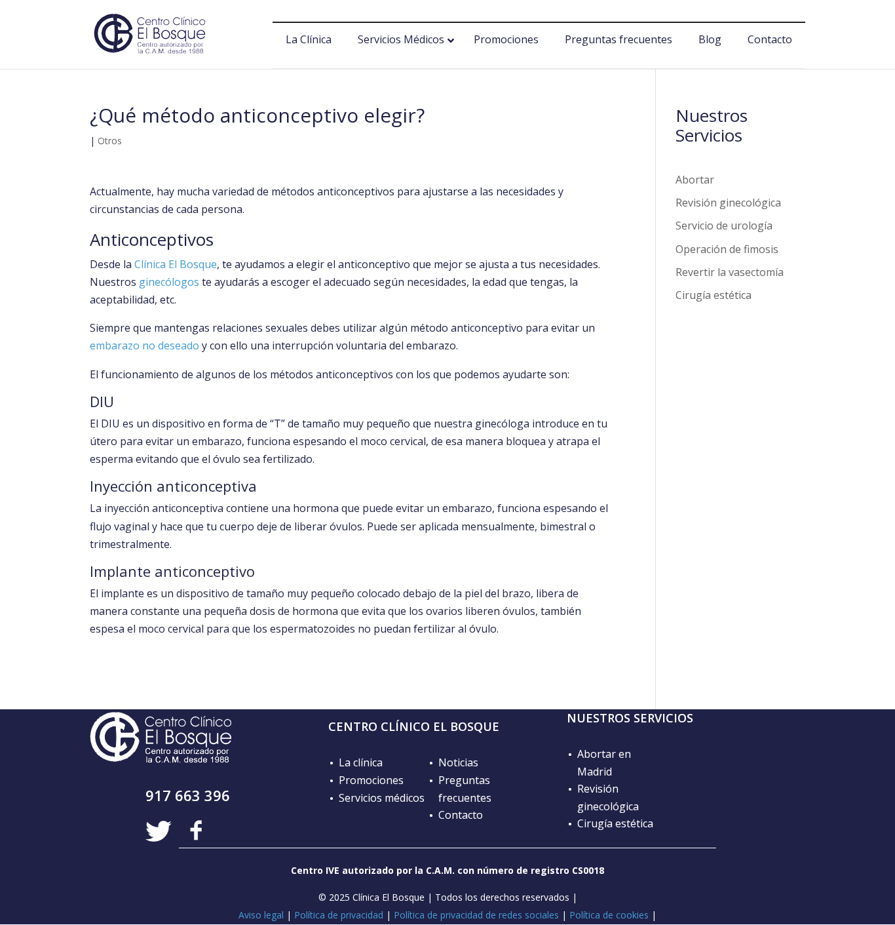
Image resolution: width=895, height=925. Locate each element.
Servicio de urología (724, 225)
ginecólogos (169, 282)
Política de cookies (609, 915)
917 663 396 (187, 795)
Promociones (371, 780)
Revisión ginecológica (728, 202)
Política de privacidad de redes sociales (476, 915)
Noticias (458, 762)
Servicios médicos (382, 798)
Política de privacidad (338, 915)
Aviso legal (261, 915)
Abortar (695, 179)
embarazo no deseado (144, 345)
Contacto (460, 815)
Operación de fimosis (727, 249)
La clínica (361, 762)
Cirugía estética (714, 295)
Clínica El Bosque (175, 264)
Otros (110, 140)
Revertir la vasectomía (730, 272)
